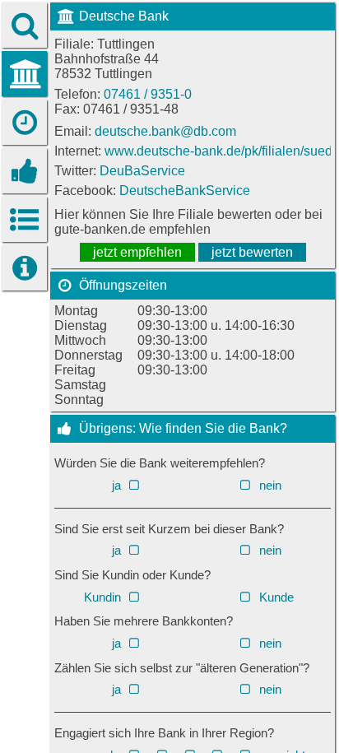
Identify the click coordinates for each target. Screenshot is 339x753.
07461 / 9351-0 (148, 94)
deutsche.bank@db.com (165, 131)
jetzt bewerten (252, 252)
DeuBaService (142, 171)
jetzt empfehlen (137, 252)
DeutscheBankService (184, 191)
